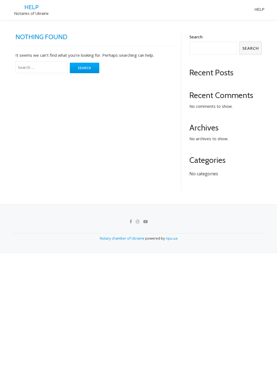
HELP (31, 7)
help (259, 9)
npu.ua (171, 238)
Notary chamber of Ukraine (122, 238)
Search (196, 36)
